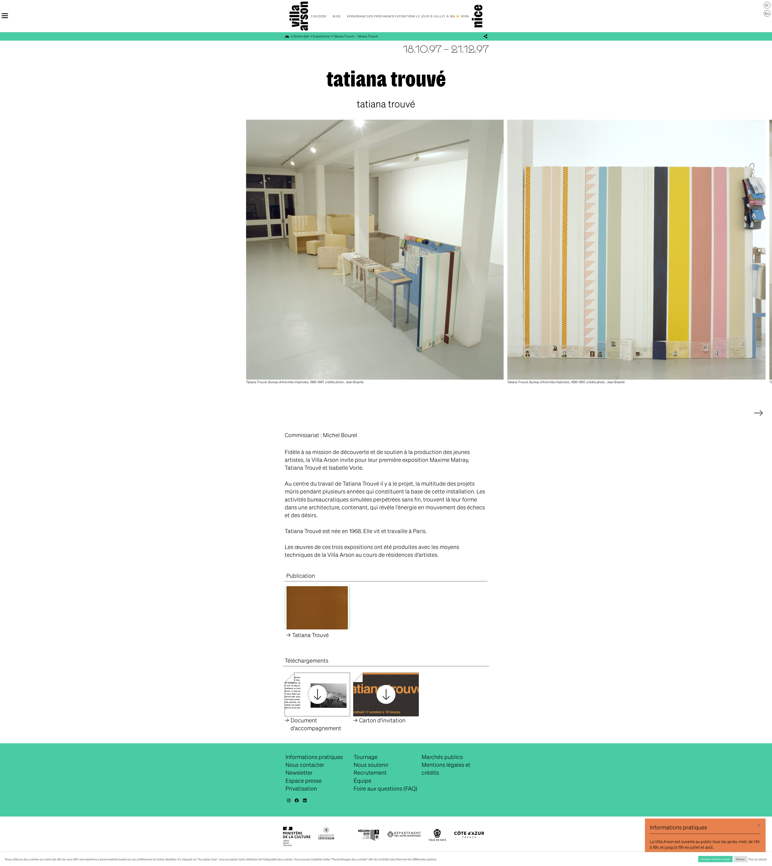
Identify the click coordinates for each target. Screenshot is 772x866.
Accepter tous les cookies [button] (715, 859)
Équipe (362, 780)
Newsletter (299, 772)
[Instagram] (288, 800)
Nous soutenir (371, 764)
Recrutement (370, 772)
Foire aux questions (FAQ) (385, 788)
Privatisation (301, 788)
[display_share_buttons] (485, 36)
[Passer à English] (767, 13)
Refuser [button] (740, 859)
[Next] (758, 417)
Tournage (366, 756)
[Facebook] (296, 800)
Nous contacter (304, 764)
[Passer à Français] (767, 5)
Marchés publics (442, 756)
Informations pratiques (314, 756)
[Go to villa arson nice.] (287, 36)
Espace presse (303, 780)
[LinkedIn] (304, 800)
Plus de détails (757, 859)
